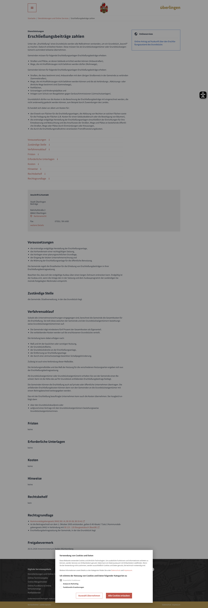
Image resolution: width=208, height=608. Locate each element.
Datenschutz (115, 570)
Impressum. (128, 570)
